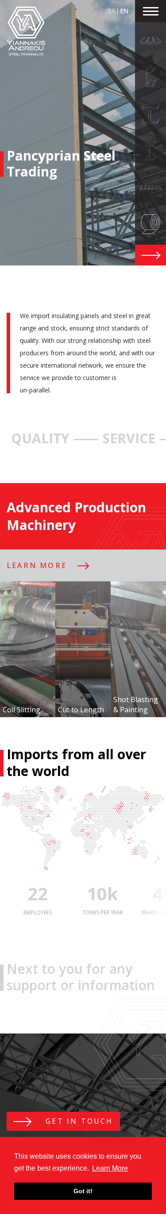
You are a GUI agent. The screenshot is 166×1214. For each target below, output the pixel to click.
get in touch (77, 1121)
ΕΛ (112, 11)
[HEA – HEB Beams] (150, 114)
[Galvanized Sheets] (150, 224)
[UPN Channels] (150, 77)
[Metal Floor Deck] (150, 187)
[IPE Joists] (150, 151)
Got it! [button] (83, 1191)
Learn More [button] (110, 1168)
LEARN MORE (37, 565)
